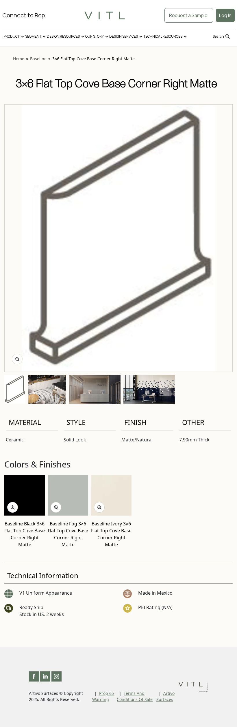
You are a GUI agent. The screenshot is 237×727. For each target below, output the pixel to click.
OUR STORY (94, 36)
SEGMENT (33, 36)
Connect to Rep (23, 15)
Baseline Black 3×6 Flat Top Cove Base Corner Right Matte (24, 534)
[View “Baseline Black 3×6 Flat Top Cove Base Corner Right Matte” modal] (12, 507)
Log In (225, 15)
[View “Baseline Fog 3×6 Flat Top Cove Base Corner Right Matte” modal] (56, 507)
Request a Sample (188, 15)
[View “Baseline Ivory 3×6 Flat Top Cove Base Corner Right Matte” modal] (99, 507)
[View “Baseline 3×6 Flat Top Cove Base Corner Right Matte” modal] (17, 359)
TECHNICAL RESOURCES (162, 36)
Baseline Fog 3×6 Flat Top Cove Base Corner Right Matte (68, 534)
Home (18, 58)
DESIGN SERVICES (123, 36)
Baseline (38, 58)
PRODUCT (11, 36)
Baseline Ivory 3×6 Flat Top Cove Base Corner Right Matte (111, 534)
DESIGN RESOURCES (63, 36)
